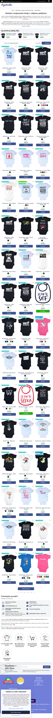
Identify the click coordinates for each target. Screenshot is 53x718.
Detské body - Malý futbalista (9, 574)
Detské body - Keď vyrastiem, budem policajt (9, 339)
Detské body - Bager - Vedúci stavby (9, 474)
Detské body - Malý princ (9, 440)
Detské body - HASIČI (43, 542)
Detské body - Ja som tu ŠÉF (9, 406)
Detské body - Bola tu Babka (9, 203)
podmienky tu (33, 671)
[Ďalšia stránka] (34, 592)
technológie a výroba (44, 704)
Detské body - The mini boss (43, 271)
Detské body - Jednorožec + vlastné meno (42, 339)
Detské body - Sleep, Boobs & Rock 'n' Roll (43, 407)
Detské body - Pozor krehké (9, 170)
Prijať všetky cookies (16, 712)
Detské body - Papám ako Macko (43, 440)
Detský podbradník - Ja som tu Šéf (43, 305)
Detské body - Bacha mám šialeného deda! (26, 305)
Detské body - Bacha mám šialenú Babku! (11, 34)
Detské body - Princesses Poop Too (42, 508)
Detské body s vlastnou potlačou (26, 203)
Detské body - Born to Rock (9, 271)
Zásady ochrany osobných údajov (16, 708)
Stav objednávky (42, 709)
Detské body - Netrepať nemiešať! (42, 373)
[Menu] (50, 5)
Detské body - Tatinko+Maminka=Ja (43, 238)
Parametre (47, 43)
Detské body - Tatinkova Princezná (26, 171)
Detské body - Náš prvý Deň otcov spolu (42, 103)
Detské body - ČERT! (26, 271)
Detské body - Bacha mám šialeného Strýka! (28, 34)
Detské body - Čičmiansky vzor (26, 542)
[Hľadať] (43, 5)
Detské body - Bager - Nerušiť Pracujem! (26, 238)
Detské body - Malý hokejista (26, 473)
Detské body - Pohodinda (43, 574)
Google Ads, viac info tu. (11, 702)
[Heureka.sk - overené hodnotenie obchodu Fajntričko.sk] (20, 684)
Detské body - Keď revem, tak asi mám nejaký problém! (26, 373)
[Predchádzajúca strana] (18, 592)
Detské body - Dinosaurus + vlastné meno (42, 474)
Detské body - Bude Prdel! (9, 136)
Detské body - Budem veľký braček (9, 68)
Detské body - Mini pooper (9, 372)
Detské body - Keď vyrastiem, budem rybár (26, 575)
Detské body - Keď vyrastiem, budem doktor (9, 508)
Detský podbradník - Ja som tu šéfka (26, 407)
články (37, 704)
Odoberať (46, 666)
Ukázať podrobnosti (16, 715)
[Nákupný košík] (47, 5)
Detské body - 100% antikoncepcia (26, 68)
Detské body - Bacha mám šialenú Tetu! (43, 204)
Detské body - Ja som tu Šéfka (43, 170)
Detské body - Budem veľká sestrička (25, 508)
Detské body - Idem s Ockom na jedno (45, 34)
